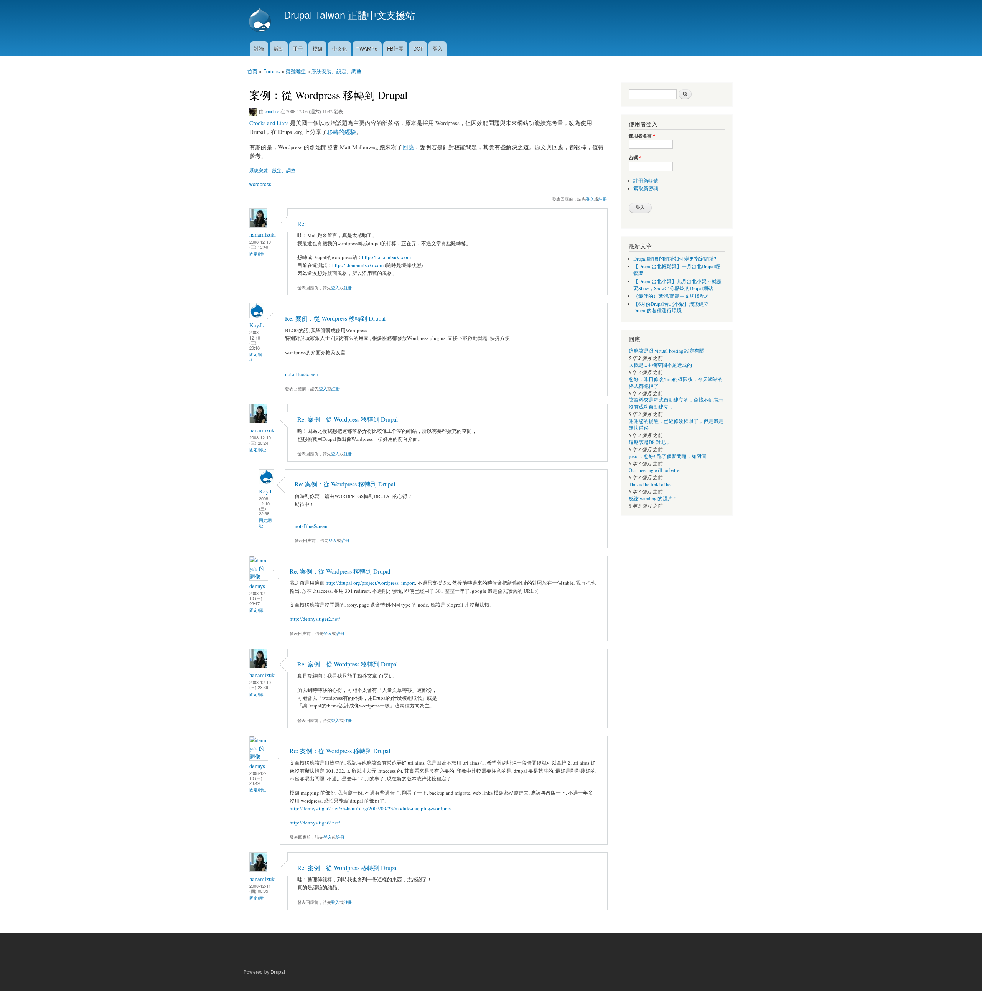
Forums (271, 71)
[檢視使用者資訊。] (258, 225)
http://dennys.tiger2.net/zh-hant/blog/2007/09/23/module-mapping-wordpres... (372, 808)
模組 (318, 48)
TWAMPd (366, 48)
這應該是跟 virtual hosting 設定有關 (666, 351)
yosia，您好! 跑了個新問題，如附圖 (668, 456)
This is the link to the (650, 484)
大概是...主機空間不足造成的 (660, 365)
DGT (418, 48)
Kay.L (256, 325)
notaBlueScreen (301, 374)
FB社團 (395, 48)
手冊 (298, 48)
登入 (438, 48)
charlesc (272, 111)
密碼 (635, 158)
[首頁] (261, 20)
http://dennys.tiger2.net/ (315, 618)
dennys (257, 586)
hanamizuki (262, 234)
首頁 (252, 71)
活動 (278, 48)
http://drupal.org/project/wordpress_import (370, 582)
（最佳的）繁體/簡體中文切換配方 (671, 296)
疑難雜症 (296, 71)
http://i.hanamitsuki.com (358, 265)
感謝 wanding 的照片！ (653, 498)
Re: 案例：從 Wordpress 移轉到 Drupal (335, 318)
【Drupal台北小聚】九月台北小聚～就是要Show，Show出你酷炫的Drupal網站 (677, 285)
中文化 (339, 48)
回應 (408, 147)
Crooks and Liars (268, 123)
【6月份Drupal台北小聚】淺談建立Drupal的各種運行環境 (671, 307)
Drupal (277, 971)
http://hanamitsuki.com (386, 257)
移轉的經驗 (341, 131)
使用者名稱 (642, 136)
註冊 (602, 199)
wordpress (260, 184)
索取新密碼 (645, 188)
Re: (301, 223)
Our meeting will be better (655, 470)
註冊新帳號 (645, 181)
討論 (259, 48)
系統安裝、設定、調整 (336, 71)
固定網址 (257, 254)
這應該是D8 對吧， (650, 442)
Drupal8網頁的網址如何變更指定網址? (674, 259)
